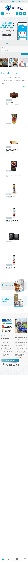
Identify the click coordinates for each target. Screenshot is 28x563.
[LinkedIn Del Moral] (22, 1)
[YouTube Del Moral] (20, 1)
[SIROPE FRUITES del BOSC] (14, 213)
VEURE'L (4, 304)
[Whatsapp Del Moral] (26, 1)
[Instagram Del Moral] (24, 1)
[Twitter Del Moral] (17, 1)
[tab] (4, 77)
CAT (4, 1)
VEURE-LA (4, 288)
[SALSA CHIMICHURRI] (14, 189)
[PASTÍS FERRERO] (14, 95)
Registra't (2, 53)
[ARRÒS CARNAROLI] (14, 236)
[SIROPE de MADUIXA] (14, 260)
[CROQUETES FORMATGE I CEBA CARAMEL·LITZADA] (14, 142)
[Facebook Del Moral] (15, 1)
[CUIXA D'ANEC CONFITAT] (14, 118)
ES (1, 1)
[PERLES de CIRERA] (14, 165)
